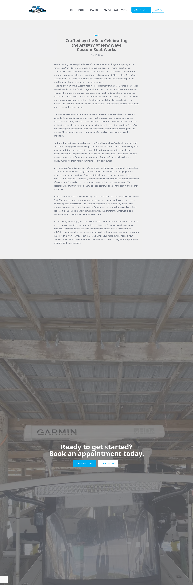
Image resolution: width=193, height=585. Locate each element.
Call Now (158, 10)
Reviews (107, 10)
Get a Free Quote (141, 10)
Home (71, 10)
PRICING (124, 10)
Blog (116, 10)
